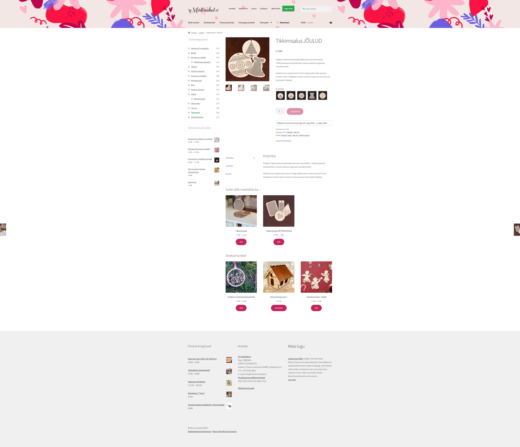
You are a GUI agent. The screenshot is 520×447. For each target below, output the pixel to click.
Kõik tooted (193, 22)
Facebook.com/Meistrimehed (251, 377)
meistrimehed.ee (283, 140)
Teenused (263, 22)
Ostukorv (264, 8)
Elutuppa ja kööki (247, 22)
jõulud (283, 135)
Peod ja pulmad (227, 22)
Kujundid (280, 88)
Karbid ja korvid (197, 71)
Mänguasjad (196, 80)
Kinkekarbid (209, 22)
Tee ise (296, 132)
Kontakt (232, 8)
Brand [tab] (228, 173)
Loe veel (292, 379)
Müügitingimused (246, 388)
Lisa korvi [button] (279, 308)
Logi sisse (288, 8)
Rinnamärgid (199, 99)
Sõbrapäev (195, 103)
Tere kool (195, 112)
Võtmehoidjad (197, 117)
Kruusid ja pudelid (198, 76)
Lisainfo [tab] (229, 165)
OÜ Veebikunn (244, 356)
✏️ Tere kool (283, 22)
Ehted (193, 53)
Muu (193, 85)
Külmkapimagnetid (202, 62)
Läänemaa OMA (295, 358)
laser (289, 135)
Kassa (254, 8)
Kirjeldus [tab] (230, 157)
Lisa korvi (295, 111)
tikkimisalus (304, 135)
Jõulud (201, 32)
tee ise (295, 135)
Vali (241, 242)
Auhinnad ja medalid (200, 48)
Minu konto (243, 8)
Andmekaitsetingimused (199, 431)
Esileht (194, 32)
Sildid (193, 94)
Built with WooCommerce (225, 431)
